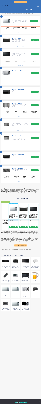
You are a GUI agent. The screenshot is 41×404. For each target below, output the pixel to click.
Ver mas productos (5, 202)
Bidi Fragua (4, 5)
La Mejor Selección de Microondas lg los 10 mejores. (15, 295)
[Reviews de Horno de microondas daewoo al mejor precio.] (35, 289)
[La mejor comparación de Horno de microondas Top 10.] (6, 289)
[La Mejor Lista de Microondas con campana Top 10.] (6, 261)
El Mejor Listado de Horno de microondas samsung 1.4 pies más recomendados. (25, 267)
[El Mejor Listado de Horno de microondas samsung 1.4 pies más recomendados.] (25, 261)
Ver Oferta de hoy (14, 226)
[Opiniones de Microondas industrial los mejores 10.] (25, 303)
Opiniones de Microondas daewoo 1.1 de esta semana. (15, 281)
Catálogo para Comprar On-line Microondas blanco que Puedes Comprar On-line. (35, 267)
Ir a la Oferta (34, 21)
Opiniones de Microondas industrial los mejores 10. (25, 309)
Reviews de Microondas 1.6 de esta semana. (25, 281)
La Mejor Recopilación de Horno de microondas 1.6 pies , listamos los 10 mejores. (15, 267)
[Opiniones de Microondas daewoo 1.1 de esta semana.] (15, 275)
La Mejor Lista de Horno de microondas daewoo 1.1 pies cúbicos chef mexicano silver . (25, 295)
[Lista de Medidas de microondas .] (35, 275)
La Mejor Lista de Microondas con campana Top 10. (6, 267)
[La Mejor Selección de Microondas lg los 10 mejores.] (15, 289)
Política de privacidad (22, 402)
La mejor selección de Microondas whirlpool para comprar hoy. (16, 309)
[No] (39, 401)
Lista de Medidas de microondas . (35, 281)
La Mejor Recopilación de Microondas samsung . (6, 281)
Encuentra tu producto (21, 1)
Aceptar (16, 402)
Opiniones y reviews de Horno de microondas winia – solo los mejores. (6, 309)
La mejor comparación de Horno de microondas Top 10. (6, 295)
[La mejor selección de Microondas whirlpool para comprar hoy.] (15, 303)
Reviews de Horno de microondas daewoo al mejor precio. (35, 295)
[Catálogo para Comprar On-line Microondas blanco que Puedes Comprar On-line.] (35, 261)
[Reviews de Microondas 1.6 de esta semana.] (25, 275)
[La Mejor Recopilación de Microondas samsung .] (6, 275)
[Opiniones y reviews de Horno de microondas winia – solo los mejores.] (6, 303)
